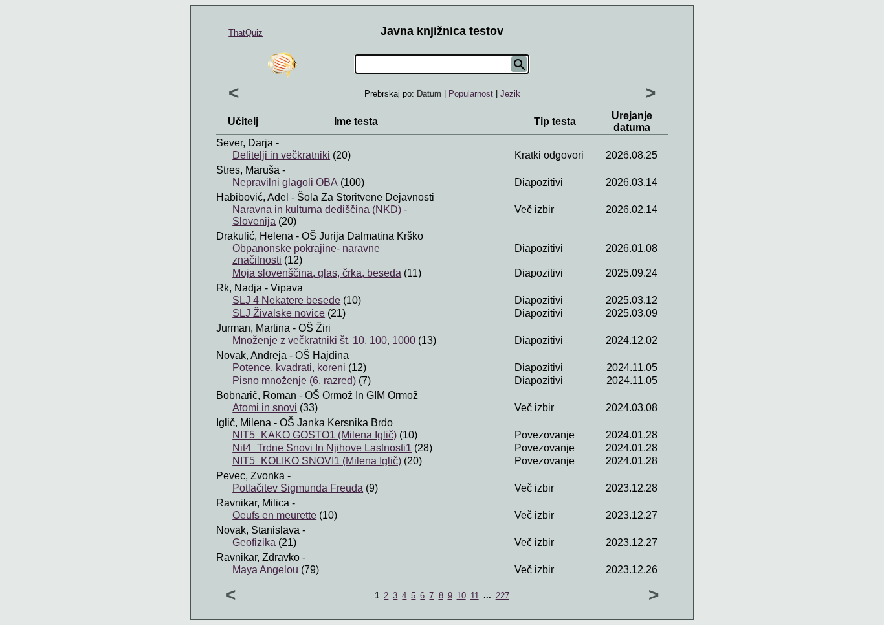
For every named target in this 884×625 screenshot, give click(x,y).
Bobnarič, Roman (256, 395)
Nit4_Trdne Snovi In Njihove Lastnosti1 (322, 447)
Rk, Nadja (239, 287)
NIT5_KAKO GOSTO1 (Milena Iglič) (314, 434)
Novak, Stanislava (258, 530)
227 (502, 595)
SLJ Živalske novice (278, 313)
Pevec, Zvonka (250, 475)
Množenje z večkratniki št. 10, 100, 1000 (323, 340)
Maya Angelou (265, 569)
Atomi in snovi (264, 407)
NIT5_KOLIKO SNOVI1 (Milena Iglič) (316, 460)
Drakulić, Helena (254, 236)
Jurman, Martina (253, 328)
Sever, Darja (244, 142)
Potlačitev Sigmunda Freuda (297, 488)
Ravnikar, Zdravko (258, 557)
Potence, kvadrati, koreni (289, 367)
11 (474, 595)
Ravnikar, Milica (252, 502)
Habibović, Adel (252, 197)
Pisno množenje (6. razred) (294, 380)
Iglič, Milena (243, 422)
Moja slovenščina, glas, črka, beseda (316, 272)
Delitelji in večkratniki (281, 155)
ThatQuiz (245, 33)
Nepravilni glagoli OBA (285, 182)
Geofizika (254, 542)
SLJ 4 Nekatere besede (286, 300)
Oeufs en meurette (274, 515)
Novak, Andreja (251, 355)
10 (461, 595)
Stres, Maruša (248, 170)
